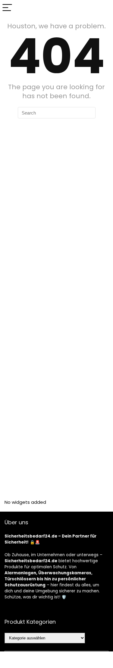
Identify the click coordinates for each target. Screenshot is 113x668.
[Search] (103, 8)
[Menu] (7, 8)
